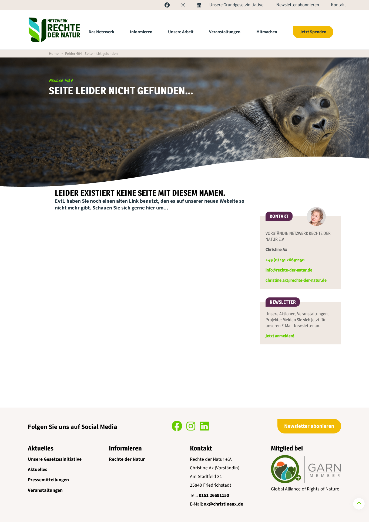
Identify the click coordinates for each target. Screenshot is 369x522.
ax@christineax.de (223, 504)
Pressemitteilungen (48, 479)
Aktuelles (37, 469)
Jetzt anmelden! (280, 335)
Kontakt (338, 5)
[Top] (359, 504)
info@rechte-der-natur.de (289, 270)
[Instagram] (177, 6)
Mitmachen (266, 32)
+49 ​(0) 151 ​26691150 (285, 259)
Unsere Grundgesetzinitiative (236, 5)
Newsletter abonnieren (297, 5)
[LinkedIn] (193, 6)
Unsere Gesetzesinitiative (55, 459)
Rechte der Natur (127, 459)
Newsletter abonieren (309, 426)
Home (54, 53)
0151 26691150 (214, 495)
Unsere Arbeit (180, 32)
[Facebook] (162, 6)
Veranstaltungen (224, 32)
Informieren (141, 32)
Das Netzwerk (101, 32)
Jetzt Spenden (313, 32)
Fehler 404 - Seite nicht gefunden (91, 53)
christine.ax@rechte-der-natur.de (296, 280)
